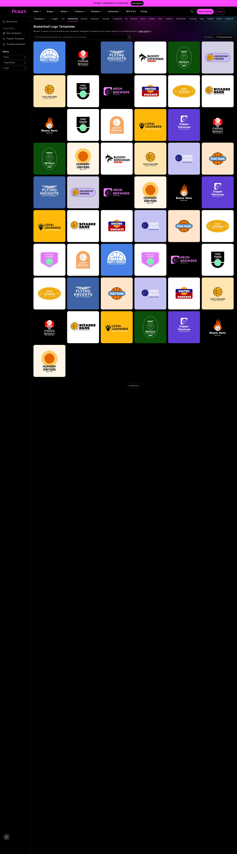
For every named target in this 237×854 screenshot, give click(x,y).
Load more (134, 385)
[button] (37, 11)
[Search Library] (129, 37)
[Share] (6, 837)
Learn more (143, 31)
